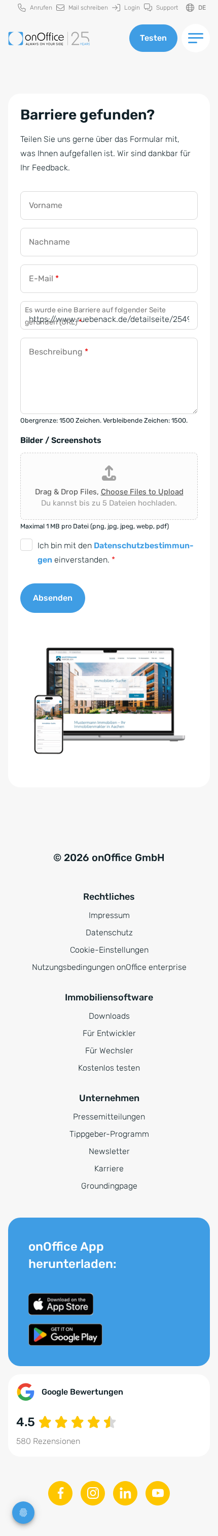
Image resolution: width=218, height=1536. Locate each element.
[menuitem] (35, 8)
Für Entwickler (109, 1033)
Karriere (109, 1168)
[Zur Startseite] (64, 38)
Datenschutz (109, 932)
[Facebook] (60, 1493)
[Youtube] (158, 1493)
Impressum (109, 915)
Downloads (109, 1016)
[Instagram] (93, 1493)
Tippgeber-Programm (109, 1134)
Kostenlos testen (109, 1068)
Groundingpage (109, 1186)
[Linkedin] (125, 1493)
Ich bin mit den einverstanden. (116, 553)
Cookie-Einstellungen (109, 950)
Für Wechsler (109, 1050)
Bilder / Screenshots (60, 440)
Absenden (52, 598)
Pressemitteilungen (109, 1116)
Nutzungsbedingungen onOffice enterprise (109, 967)
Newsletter (109, 1151)
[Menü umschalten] (195, 38)
